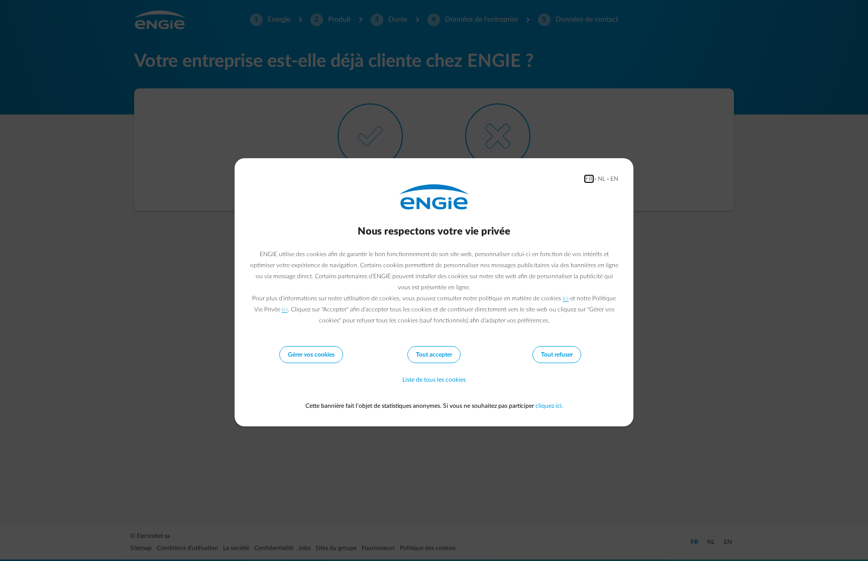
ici (566, 298)
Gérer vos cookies (311, 355)
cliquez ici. (549, 406)
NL (601, 179)
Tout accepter (434, 355)
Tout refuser (557, 355)
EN (614, 179)
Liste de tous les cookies (434, 380)
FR (589, 179)
